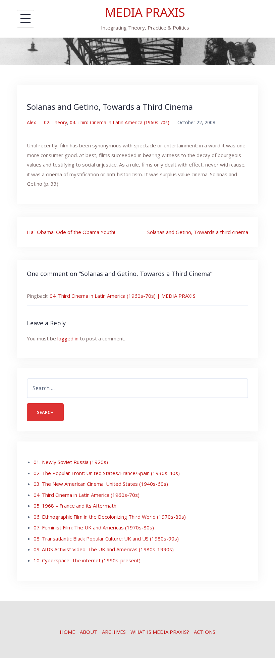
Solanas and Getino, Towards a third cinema (197, 232)
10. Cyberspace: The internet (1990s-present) (87, 560)
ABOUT (88, 631)
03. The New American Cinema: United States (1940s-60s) (101, 483)
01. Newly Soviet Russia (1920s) (71, 462)
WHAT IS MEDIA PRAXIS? (159, 631)
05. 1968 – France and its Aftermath (75, 505)
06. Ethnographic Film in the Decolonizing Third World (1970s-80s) (110, 516)
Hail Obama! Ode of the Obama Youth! (71, 232)
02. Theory (55, 122)
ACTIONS (204, 631)
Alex (31, 122)
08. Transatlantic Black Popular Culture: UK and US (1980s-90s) (106, 538)
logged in (67, 338)
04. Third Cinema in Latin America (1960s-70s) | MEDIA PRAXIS (123, 295)
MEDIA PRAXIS (145, 12)
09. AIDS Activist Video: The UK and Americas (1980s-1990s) (104, 549)
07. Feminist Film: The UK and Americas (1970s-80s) (94, 527)
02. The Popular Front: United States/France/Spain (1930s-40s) (107, 473)
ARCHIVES (114, 631)
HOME (67, 631)
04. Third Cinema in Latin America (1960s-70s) (119, 122)
